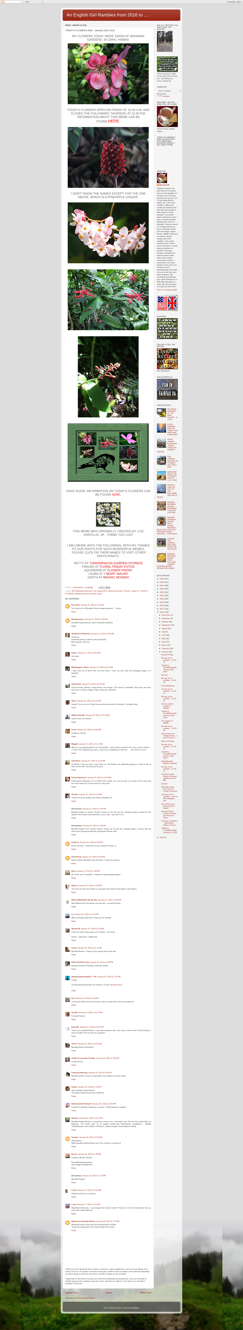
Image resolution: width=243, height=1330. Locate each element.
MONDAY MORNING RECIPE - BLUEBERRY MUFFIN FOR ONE (172, 507)
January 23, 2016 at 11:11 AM (90, 948)
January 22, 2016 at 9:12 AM (101, 667)
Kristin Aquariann (78, 778)
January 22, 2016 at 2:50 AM (96, 619)
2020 (162, 599)
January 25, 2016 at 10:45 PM (104, 1104)
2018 (162, 606)
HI (138, 591)
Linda (73, 730)
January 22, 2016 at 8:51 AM (88, 653)
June (164, 635)
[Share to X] (104, 587)
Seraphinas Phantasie (80, 634)
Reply (73, 612)
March (164, 645)
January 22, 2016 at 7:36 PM (88, 871)
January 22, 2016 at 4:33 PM (93, 857)
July (163, 632)
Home (109, 1292)
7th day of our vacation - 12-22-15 (169, 691)
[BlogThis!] (102, 587)
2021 (162, 595)
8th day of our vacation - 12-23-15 (169, 680)
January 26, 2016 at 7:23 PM (94, 1176)
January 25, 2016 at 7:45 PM (89, 1087)
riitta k (74, 1044)
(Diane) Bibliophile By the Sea (84, 900)
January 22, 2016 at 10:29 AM (97, 715)
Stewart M (75, 929)
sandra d (75, 842)
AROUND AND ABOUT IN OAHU (169, 762)
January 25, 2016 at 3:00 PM (107, 1058)
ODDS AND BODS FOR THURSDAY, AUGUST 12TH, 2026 (172, 476)
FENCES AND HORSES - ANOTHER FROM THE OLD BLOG (172, 544)
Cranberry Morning (79, 1073)
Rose (73, 871)
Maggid (74, 744)
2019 (162, 602)
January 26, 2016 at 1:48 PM (89, 1154)
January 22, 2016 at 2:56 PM (91, 842)
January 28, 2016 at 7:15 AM (107, 1221)
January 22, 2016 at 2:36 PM (94, 826)
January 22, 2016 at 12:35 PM (99, 778)
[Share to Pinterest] (109, 587)
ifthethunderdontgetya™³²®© (84, 977)
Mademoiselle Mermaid (81, 1104)
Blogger (136, 1308)
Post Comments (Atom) (85, 1298)
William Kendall (78, 715)
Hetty (73, 701)
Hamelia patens (116, 985)
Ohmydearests (77, 619)
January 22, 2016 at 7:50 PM (90, 885)
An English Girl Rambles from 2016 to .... (107, 14)
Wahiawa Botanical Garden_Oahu (88, 594)
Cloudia (74, 794)
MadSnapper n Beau (80, 667)
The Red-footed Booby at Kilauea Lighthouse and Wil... (169, 777)
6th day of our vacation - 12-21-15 (169, 699)
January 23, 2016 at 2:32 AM (92, 929)
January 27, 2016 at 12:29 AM (89, 1190)
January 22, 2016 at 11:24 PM (87, 914)
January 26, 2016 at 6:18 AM (90, 1137)
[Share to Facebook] (107, 587)
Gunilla (74, 1013)
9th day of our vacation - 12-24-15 (169, 660)
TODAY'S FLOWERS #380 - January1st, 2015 (169, 830)
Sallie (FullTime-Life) (80, 962)
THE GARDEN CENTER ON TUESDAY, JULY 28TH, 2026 (172, 462)
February (166, 648)
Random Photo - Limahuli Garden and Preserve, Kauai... (168, 814)
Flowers (127, 591)
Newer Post (71, 1292)
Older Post (145, 1292)
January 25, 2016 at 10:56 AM (90, 1044)
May (164, 638)
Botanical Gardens (115, 591)
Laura (73, 1204)
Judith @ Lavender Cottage (83, 1058)
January (165, 652)
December (166, 615)
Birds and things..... (169, 741)
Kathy (73, 653)
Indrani (74, 1087)
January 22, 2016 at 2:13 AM (92, 605)
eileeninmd (76, 684)
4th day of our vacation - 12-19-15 (169, 746)
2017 (162, 609)
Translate (165, 96)
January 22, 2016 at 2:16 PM (90, 794)
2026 (162, 579)
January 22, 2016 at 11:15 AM (91, 744)
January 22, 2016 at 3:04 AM (102, 634)
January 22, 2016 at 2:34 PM (94, 809)
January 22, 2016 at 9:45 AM (93, 684)
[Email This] (99, 587)
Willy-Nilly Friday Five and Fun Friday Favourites (169, 789)
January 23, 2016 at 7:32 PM (108, 977)
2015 (162, 837)
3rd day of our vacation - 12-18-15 (169, 769)
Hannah (74, 1118)
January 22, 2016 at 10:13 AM (89, 701)
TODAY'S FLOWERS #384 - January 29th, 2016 (169, 669)
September (166, 625)
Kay (73, 998)
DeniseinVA (164, 185)
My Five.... (165, 675)
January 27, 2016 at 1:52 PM (88, 1204)
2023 (162, 589)
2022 (162, 592)
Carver (74, 948)
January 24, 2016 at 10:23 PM (92, 1027)
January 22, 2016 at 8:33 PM (109, 900)
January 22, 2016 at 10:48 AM (89, 730)
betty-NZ (75, 1027)
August (165, 628)
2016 (162, 612)
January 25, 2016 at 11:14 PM (91, 1118)
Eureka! (164, 784)
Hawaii (134, 591)
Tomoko (74, 1137)
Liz (72, 914)
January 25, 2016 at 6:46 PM (100, 1073)
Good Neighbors (167, 686)
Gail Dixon (75, 761)
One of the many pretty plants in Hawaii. (168, 806)
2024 (162, 585)
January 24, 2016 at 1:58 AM (87, 998)
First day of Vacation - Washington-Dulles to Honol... (169, 823)
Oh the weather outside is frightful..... (167, 706)
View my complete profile (167, 290)
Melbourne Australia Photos (83, 1221)
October (165, 622)
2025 (162, 582)
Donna (74, 1154)
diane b (74, 885)
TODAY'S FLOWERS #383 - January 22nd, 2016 (169, 714)
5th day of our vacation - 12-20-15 (169, 728)
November (166, 618)
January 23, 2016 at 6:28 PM (101, 962)
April (164, 642)
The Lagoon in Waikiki (167, 722)
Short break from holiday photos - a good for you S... (169, 736)
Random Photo (167, 655)
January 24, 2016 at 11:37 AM (90, 1013)
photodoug (76, 857)
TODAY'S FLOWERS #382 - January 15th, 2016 (169, 755)
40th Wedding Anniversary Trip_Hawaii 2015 (89, 591)
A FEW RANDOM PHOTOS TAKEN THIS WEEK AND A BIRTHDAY (172, 429)
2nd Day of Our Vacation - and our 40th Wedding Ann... (169, 798)
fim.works (75, 605)
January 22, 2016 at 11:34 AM (93, 761)
